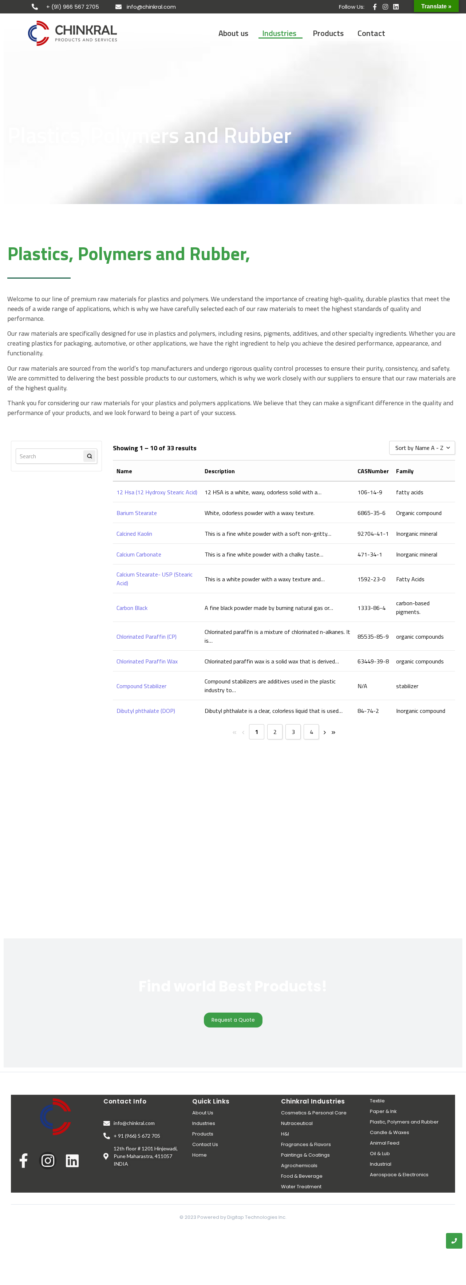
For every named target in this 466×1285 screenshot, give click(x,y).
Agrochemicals (299, 1165)
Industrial (380, 1164)
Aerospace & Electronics (399, 1174)
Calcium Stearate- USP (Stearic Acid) (154, 578)
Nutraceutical (297, 1123)
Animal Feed (384, 1143)
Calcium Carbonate (138, 554)
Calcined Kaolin (134, 533)
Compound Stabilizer (141, 686)
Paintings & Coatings (305, 1155)
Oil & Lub (380, 1153)
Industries (203, 1123)
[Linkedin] (396, 7)
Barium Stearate (136, 512)
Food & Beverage (302, 1176)
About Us (202, 1112)
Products (202, 1133)
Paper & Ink (383, 1111)
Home (199, 1155)
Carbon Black (131, 607)
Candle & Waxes (389, 1132)
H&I (285, 1133)
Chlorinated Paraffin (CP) (146, 636)
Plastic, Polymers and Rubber (404, 1121)
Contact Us (205, 1144)
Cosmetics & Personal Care (314, 1112)
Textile (377, 1100)
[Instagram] (385, 7)
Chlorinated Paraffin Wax (147, 661)
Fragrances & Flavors (306, 1144)
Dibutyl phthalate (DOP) (145, 710)
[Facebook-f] (375, 7)
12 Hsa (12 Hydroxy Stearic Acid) (156, 492)
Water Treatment (301, 1186)
